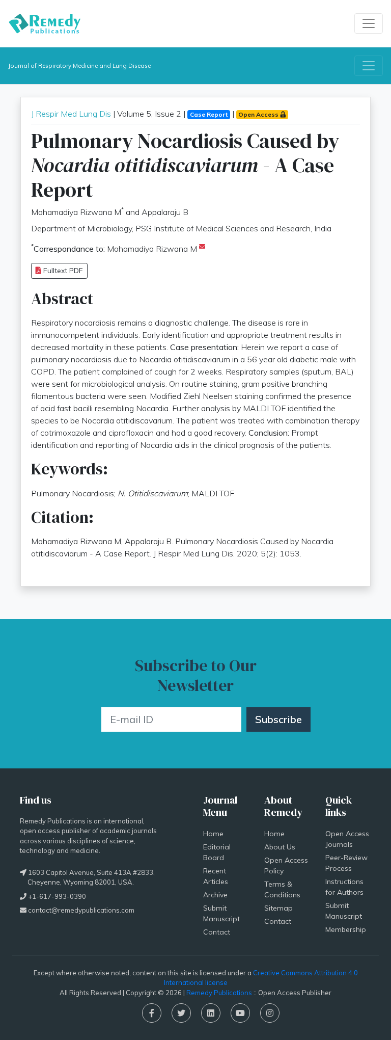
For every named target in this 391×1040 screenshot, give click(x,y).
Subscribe (278, 719)
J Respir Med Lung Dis (71, 114)
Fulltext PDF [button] (62, 270)
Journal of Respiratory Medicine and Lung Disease (79, 65)
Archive (215, 894)
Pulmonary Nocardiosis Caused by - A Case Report (185, 165)
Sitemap (278, 908)
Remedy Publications (219, 993)
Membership (345, 929)
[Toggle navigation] (368, 23)
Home (213, 833)
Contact (216, 932)
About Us (279, 846)
